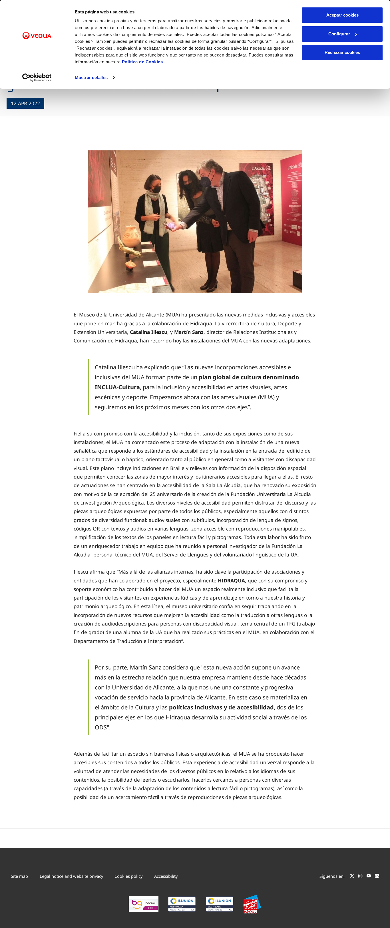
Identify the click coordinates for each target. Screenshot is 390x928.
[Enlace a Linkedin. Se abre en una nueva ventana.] (377, 877)
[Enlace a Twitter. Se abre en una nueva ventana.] (352, 877)
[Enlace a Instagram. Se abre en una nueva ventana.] (360, 877)
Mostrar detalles (91, 77)
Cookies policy (128, 876)
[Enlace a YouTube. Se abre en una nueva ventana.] (369, 877)
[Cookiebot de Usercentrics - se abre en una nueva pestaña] (37, 77)
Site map (19, 876)
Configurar (339, 33)
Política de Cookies (142, 61)
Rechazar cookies (342, 52)
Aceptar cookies (342, 15)
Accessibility (166, 876)
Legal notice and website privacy (71, 876)
